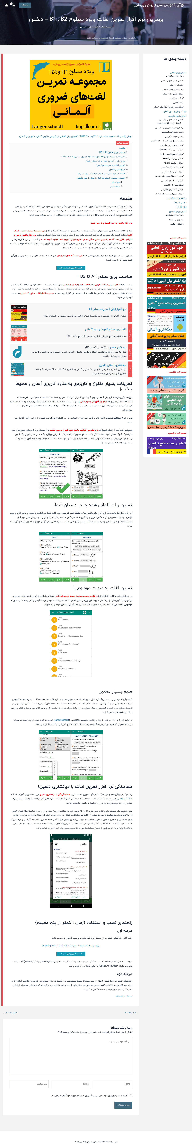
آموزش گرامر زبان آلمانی (173, 94)
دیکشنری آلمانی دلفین (112, 365)
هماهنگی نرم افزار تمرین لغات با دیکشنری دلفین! (101, 173)
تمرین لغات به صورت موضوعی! (110, 165)
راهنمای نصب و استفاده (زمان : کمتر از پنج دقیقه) (101, 178)
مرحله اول (115, 182)
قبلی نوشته (132, 1013)
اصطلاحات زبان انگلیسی (173, 185)
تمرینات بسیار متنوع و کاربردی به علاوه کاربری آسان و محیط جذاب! (92, 156)
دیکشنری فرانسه (177, 224)
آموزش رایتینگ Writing (174, 163)
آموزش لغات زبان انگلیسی (172, 189)
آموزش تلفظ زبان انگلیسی (172, 180)
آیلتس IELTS (180, 202)
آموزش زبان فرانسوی (177, 211)
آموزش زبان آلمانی (178, 72)
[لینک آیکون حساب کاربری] (6, 5)
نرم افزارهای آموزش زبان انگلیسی (169, 127)
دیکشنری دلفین (124, 798)
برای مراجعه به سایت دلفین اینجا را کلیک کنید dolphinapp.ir (71, 945)
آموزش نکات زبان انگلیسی (172, 167)
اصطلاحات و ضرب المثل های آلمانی (169, 107)
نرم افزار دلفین (117, 348)
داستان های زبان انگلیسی (172, 132)
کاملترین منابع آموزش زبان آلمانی (105, 330)
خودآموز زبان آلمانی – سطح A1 (107, 309)
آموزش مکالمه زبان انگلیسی (171, 119)
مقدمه (122, 148)
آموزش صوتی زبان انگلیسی (172, 145)
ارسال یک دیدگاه (124, 136)
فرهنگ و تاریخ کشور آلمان (175, 111)
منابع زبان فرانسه (176, 219)
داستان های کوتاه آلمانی (173, 89)
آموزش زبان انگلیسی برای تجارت (170, 194)
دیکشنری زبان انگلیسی (176, 198)
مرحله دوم (115, 186)
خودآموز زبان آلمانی (175, 76)
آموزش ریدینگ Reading (173, 158)
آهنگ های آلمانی (176, 98)
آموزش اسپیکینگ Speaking (171, 149)
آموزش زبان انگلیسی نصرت (169, 123)
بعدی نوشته (10, 1013)
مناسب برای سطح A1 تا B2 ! (111, 152)
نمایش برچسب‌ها (124, 995)
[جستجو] (56, 38)
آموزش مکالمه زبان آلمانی (172, 80)
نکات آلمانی (178, 102)
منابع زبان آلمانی (176, 85)
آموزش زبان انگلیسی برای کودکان (169, 176)
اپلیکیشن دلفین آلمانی (47, 136)
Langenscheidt (61, 720)
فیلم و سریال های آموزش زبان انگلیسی (167, 141)
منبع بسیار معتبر (117, 169)
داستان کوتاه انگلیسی (174, 136)
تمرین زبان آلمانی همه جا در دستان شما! (105, 160)
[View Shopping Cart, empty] (13, 6)
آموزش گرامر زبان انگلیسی (172, 172)
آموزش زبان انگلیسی (177, 116)
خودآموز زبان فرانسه (175, 215)
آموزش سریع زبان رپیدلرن (154, 5)
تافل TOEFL (181, 207)
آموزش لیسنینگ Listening (172, 154)
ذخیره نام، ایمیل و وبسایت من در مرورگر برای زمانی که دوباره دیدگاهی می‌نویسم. (89, 1095)
